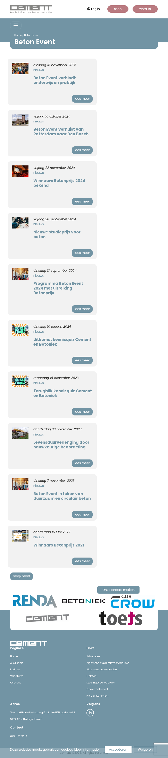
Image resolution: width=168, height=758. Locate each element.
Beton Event (31, 35)
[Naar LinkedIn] (90, 712)
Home (18, 35)
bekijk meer (21, 576)
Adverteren (93, 656)
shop (118, 9)
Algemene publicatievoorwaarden (107, 663)
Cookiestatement (97, 689)
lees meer (82, 98)
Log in (95, 9)
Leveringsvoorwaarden (100, 682)
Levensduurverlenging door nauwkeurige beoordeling (61, 445)
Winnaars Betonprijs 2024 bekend (59, 183)
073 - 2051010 (18, 736)
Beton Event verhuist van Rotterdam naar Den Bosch (61, 132)
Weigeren (145, 749)
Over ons (15, 682)
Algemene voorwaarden (101, 669)
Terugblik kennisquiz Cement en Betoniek (62, 393)
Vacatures (16, 676)
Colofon (91, 676)
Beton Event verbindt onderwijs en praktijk (54, 80)
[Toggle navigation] (16, 25)
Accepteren (118, 749)
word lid (145, 9)
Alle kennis (16, 663)
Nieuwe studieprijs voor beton (57, 234)
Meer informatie (86, 749)
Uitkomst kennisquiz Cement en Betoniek (62, 342)
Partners (15, 669)
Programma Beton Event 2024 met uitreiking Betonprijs (58, 288)
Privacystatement (97, 695)
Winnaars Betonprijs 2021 (58, 545)
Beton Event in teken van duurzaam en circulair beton (62, 496)
